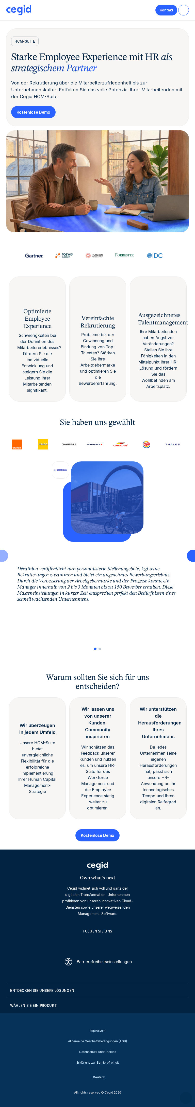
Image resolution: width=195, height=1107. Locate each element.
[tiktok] (110, 943)
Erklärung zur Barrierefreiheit (97, 1062)
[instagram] (97, 943)
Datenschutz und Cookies (97, 1052)
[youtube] (85, 943)
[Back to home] (18, 10)
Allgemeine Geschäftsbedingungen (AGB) (97, 1041)
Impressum (98, 1030)
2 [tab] (100, 649)
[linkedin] (73, 943)
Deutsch (99, 1077)
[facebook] (122, 943)
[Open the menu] (183, 10)
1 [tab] (95, 649)
